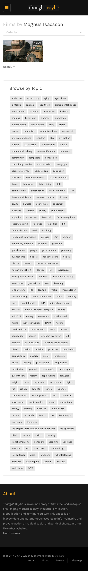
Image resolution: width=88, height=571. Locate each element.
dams (15, 184)
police (27, 349)
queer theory (18, 375)
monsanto (43, 316)
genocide (57, 243)
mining (61, 309)
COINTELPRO (31, 144)
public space (65, 369)
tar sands (29, 415)
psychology (48, 369)
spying (15, 408)
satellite (36, 389)
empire (30, 210)
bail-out (64, 111)
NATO (48, 323)
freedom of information (24, 237)
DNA (72, 190)
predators (59, 356)
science (62, 389)
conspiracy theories (22, 164)
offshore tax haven (51, 336)
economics (42, 204)
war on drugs (58, 448)
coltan (63, 144)
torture (26, 435)
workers (61, 461)
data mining (45, 184)
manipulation (69, 290)
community (18, 157)
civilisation (64, 138)
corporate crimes (20, 171)
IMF (51, 270)
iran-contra (17, 283)
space (52, 402)
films (54, 504)
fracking (46, 230)
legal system (18, 290)
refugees (64, 375)
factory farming (20, 224)
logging (42, 290)
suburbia (41, 408)
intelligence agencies (23, 276)
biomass (45, 118)
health (66, 256)
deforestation (19, 190)
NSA (52, 329)
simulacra (67, 395)
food (34, 230)
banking (16, 118)
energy (42, 210)
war (27, 448)
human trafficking (21, 270)
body (51, 124)
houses (28, 263)
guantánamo (18, 256)
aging (47, 98)
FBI (63, 224)
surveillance (58, 408)
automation (49, 111)
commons (65, 151)
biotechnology (19, 124)
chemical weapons (21, 138)
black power (37, 124)
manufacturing (19, 296)
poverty (34, 356)
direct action (37, 190)
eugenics (16, 217)
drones (63, 197)
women (48, 461)
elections (16, 210)
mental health (28, 303)
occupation (18, 336)
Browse (60, 560)
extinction (31, 217)
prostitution (18, 369)
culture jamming (58, 177)
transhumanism (20, 441)
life (31, 290)
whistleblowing (63, 455)
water (33, 455)
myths (15, 323)
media (59, 296)
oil (67, 336)
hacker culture (50, 256)
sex (55, 395)
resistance (55, 382)
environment (57, 210)
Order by (11, 32)
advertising (33, 98)
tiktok (15, 435)
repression (39, 382)
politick (39, 349)
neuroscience (38, 329)
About (45, 560)
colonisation (48, 144)
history (15, 263)
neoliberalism (19, 329)
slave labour (18, 402)
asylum (34, 111)
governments (49, 250)
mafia (54, 290)
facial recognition (66, 217)
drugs (15, 204)
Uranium (9, 67)
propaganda (61, 362)
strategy (28, 408)
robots (23, 389)
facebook (47, 217)
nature (59, 323)
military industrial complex (39, 309)
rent (27, 382)
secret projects (40, 395)
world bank (17, 468)
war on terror (18, 455)
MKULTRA (16, 316)
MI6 (43, 303)
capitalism (29, 131)
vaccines (67, 441)
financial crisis (19, 230)
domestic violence (21, 197)
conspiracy (51, 157)
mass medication (42, 296)
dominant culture (45, 197)
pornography (18, 356)
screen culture (19, 395)
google (33, 250)
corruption (58, 171)
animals (30, 105)
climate (15, 144)
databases (28, 184)
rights (70, 382)
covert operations (35, 177)
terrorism (32, 422)
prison (15, 362)
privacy (27, 362)
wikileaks (16, 461)
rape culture (48, 375)
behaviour (30, 118)
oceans (32, 336)
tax (52, 415)
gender (67, 237)
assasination (18, 111)
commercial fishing (22, 151)
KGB (47, 283)
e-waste (27, 204)
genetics (42, 243)
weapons (45, 455)
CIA (52, 138)
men (14, 303)
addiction (17, 98)
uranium (53, 441)
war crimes (40, 448)
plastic (15, 349)
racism (33, 375)
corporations (41, 171)
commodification (46, 151)
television (17, 422)
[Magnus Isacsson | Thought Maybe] (43, 7)
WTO (30, 468)
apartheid (44, 105)
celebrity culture (48, 131)
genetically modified (22, 243)
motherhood (60, 316)
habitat (33, 256)
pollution (53, 349)
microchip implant (60, 303)
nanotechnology (31, 323)
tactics (15, 415)
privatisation (43, 362)
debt (58, 184)
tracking (51, 435)
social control (36, 402)
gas (56, 237)
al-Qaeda (16, 105)
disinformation (57, 190)
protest (33, 369)
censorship (68, 131)
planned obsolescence (56, 342)
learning (58, 283)
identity (40, 270)
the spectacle (67, 428)
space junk (66, 402)
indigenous (64, 270)
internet (43, 276)
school (48, 389)
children (40, 138)
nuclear (64, 329)
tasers (42, 415)
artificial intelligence (65, 105)
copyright (62, 164)
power (46, 356)
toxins (38, 435)
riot (13, 389)
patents (16, 342)
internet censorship (63, 276)
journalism (34, 283)
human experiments (47, 263)
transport (39, 441)
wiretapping (32, 461)
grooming (66, 250)
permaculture (32, 342)
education (58, 204)
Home (31, 560)
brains (62, 124)
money (29, 316)
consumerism (44, 164)
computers (34, 157)
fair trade (37, 224)
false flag (52, 224)
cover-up (16, 177)
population (68, 349)
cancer (15, 131)
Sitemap (76, 560)
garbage (45, 237)
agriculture (60, 98)
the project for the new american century (33, 428)
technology (65, 415)
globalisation (18, 250)
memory (72, 296)
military (15, 309)
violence (16, 448)
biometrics (60, 118)
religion (15, 382)
